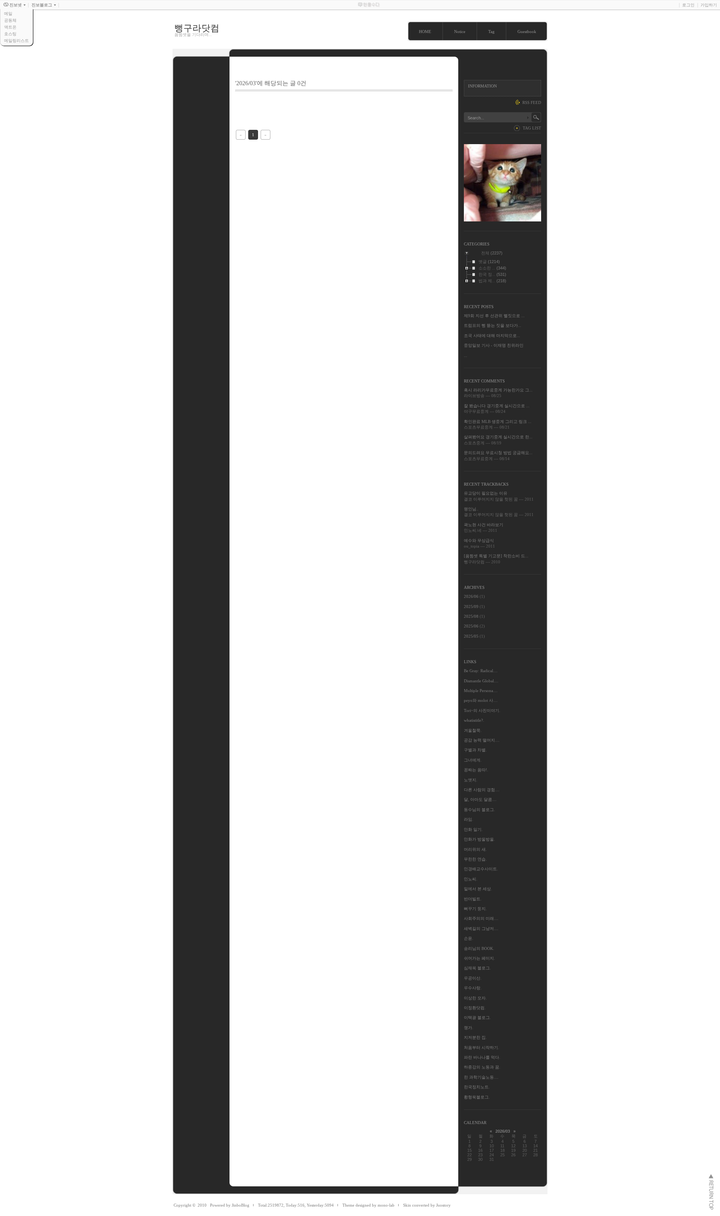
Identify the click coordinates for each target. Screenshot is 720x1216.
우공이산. (473, 978)
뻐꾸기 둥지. (475, 908)
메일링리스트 (16, 40)
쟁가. (468, 1027)
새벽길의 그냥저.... (481, 928)
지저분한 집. (475, 1037)
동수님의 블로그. (479, 809)
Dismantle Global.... (481, 681)
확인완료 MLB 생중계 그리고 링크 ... (497, 421)
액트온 (10, 27)
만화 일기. (473, 829)
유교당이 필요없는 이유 (485, 493)
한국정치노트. (477, 1087)
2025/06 (472, 626)
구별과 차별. (475, 750)
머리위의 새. (475, 849)
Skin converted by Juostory (427, 1205)
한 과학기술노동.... (481, 1077)
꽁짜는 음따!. (476, 770)
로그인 (688, 5)
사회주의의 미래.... (481, 918)
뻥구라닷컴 (196, 28)
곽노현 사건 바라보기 (483, 524)
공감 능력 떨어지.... (482, 740)
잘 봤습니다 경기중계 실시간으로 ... (497, 405)
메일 (8, 13)
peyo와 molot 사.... (481, 700)
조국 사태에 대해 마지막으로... (492, 335)
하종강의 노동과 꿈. (482, 1067)
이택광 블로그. (477, 1017)
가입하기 (708, 5)
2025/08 (472, 616)
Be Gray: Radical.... (481, 670)
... (465, 355)
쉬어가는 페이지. (479, 958)
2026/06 (472, 596)
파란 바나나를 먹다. (482, 1057)
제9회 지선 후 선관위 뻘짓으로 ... (494, 315)
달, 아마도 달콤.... (480, 799)
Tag (491, 31)
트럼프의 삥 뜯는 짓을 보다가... (492, 325)
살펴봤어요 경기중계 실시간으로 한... (498, 437)
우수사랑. (473, 988)
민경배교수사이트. (481, 869)
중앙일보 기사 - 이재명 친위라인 (494, 345)
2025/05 (472, 636)
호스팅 (10, 34)
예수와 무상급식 (479, 540)
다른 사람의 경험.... (482, 789)
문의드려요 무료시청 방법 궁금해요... (498, 452)
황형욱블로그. (477, 1097)
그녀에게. (473, 760)
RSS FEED (531, 102)
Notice (459, 31)
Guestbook (527, 31)
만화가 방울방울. (479, 839)
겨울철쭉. (473, 730)
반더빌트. (473, 899)
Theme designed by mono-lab (368, 1205)
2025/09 (472, 606)
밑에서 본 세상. (478, 888)
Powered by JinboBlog (229, 1205)
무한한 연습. (475, 859)
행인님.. (471, 509)
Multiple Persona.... (481, 690)
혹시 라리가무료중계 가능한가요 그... (498, 390)
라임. (468, 819)
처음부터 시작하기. (481, 1047)
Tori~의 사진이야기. (482, 710)
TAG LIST (532, 128)
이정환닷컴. (475, 1007)
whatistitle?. (474, 720)
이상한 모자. (475, 998)
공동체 (10, 20)
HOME (425, 31)
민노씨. (470, 879)
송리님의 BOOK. (479, 948)
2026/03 (502, 1131)
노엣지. (470, 780)
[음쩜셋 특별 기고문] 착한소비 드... (496, 556)
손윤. (468, 938)
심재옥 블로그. (477, 968)
